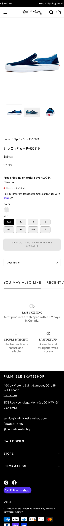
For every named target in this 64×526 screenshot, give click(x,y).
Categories (14, 441)
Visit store (10, 395)
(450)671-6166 (13, 424)
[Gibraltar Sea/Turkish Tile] (6, 209)
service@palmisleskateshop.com (25, 418)
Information (15, 466)
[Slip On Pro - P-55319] (14, 112)
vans (8, 165)
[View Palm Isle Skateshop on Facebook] (14, 482)
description (13, 262)
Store (9, 454)
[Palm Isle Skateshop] (32, 12)
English (7, 501)
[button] (50, 12)
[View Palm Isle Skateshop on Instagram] (6, 482)
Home (7, 139)
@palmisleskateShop (17, 429)
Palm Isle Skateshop (22, 508)
